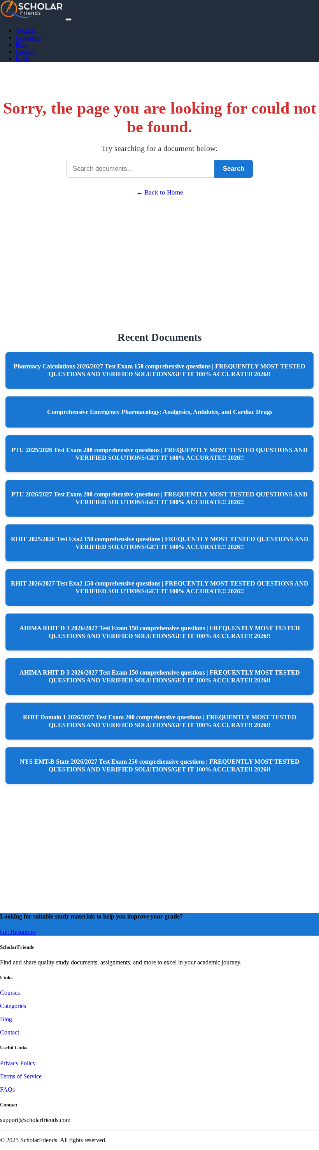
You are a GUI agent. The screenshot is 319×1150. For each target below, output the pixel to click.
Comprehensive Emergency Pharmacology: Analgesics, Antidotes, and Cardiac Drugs (159, 411)
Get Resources (18, 932)
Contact (25, 51)
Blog (22, 44)
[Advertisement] (159, 250)
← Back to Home (159, 192)
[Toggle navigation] (68, 19)
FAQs (7, 1089)
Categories (29, 37)
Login (23, 58)
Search (233, 168)
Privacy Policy (18, 1063)
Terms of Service (21, 1076)
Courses (25, 30)
